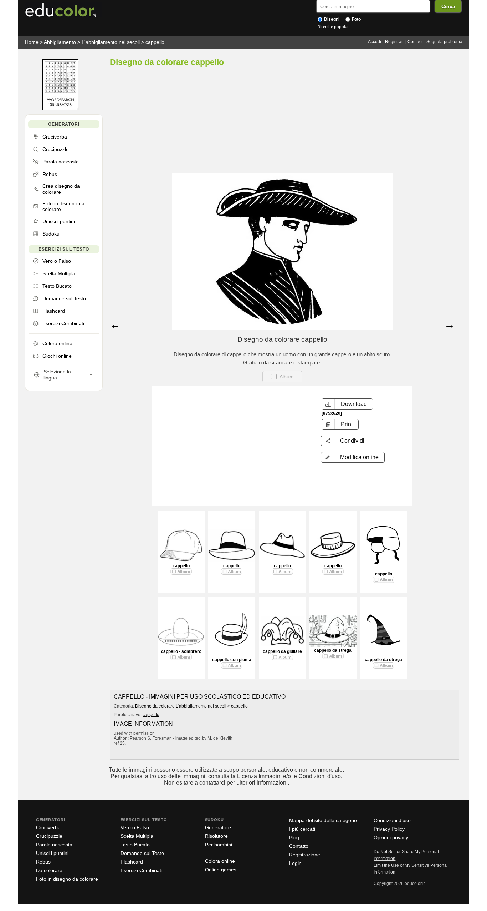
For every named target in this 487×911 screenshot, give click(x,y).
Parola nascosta (54, 844)
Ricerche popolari (334, 26)
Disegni (331, 19)
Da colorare (49, 870)
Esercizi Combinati (141, 870)
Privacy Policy (389, 829)
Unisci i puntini (52, 853)
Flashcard (132, 862)
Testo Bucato (135, 844)
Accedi (374, 41)
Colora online (220, 861)
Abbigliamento (60, 42)
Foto (356, 19)
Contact (414, 41)
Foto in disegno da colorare (67, 879)
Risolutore (216, 836)
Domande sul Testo (142, 853)
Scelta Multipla (137, 836)
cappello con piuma (231, 659)
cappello (154, 42)
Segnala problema (444, 41)
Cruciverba (48, 827)
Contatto (298, 846)
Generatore (218, 827)
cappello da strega (333, 650)
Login (295, 863)
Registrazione (304, 854)
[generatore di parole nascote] (60, 108)
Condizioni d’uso (392, 820)
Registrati (394, 41)
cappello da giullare (282, 651)
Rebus (43, 862)
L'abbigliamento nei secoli (111, 42)
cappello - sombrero (181, 651)
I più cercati (302, 829)
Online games (220, 869)
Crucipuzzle (49, 836)
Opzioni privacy (391, 837)
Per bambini (218, 844)
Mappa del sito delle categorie (323, 820)
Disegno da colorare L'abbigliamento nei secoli (180, 706)
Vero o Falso (135, 827)
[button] (353, 457)
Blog (294, 837)
